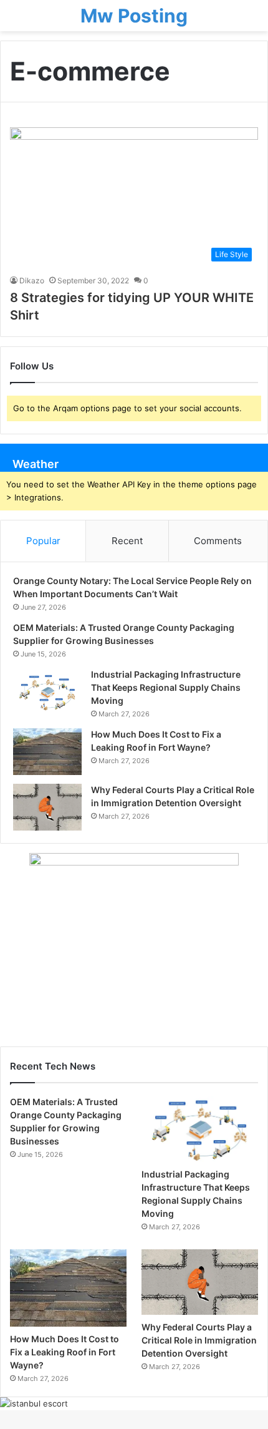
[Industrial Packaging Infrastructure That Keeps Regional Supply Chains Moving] (47, 691)
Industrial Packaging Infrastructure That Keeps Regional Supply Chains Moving (166, 687)
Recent (127, 541)
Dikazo (31, 280)
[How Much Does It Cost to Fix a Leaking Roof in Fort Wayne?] (47, 751)
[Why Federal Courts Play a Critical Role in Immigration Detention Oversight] (47, 807)
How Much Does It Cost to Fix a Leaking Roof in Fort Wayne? (64, 1352)
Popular (43, 541)
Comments (218, 541)
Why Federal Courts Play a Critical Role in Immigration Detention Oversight (199, 1340)
